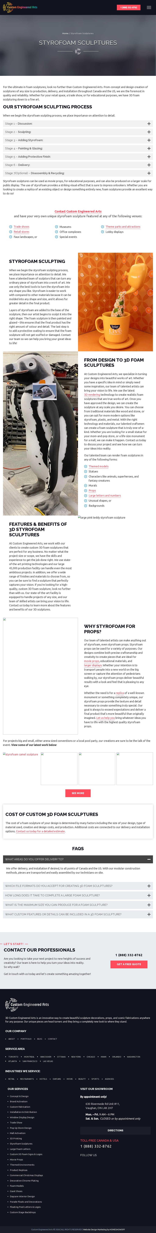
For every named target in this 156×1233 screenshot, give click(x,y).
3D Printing (16, 1138)
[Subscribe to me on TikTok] (127, 1155)
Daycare (57, 1079)
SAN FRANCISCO (30, 1061)
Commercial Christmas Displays (26, 1175)
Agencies (109, 1079)
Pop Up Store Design (21, 1128)
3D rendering (92, 394)
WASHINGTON (133, 1057)
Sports (95, 1079)
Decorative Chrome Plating (24, 1180)
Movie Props (16, 1159)
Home (65, 33)
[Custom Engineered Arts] (20, 7)
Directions (115, 1130)
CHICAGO (91, 1057)
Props (92, 490)
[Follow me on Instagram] (114, 1155)
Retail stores (21, 231)
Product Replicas (18, 1170)
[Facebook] (101, 1155)
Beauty (82, 1079)
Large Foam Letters (20, 1149)
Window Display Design (22, 1117)
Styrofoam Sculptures (21, 1143)
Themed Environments (22, 1164)
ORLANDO (116, 1057)
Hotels (43, 1079)
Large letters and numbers (105, 495)
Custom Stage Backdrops (23, 1212)
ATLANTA (12, 1061)
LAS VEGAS (48, 1061)
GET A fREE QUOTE (129, 964)
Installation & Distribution (23, 1112)
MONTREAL (29, 1057)
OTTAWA (61, 1057)
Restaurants (27, 1079)
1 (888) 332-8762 (128, 7)
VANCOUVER (45, 1057)
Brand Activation (18, 1101)
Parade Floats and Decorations (26, 1201)
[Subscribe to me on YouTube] (120, 1155)
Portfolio (26, 1039)
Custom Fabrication (20, 1106)
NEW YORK (76, 1057)
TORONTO (13, 1057)
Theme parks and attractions (123, 226)
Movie (70, 1079)
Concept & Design (19, 1096)
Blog (39, 1039)
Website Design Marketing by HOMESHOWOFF (104, 1229)
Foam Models (17, 1186)
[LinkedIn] (107, 1155)
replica (120, 692)
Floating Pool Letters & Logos (25, 1207)
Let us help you (105, 717)
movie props (91, 660)
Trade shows (21, 226)
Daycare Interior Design (22, 1196)
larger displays (93, 665)
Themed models (98, 466)
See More (78, 793)
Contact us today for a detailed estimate (40, 831)
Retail (11, 1079)
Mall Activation (17, 1133)
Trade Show (16, 1122)
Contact (52, 1039)
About (11, 1039)
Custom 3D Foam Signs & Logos (26, 1154)
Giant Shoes (16, 1191)
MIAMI (103, 1057)
